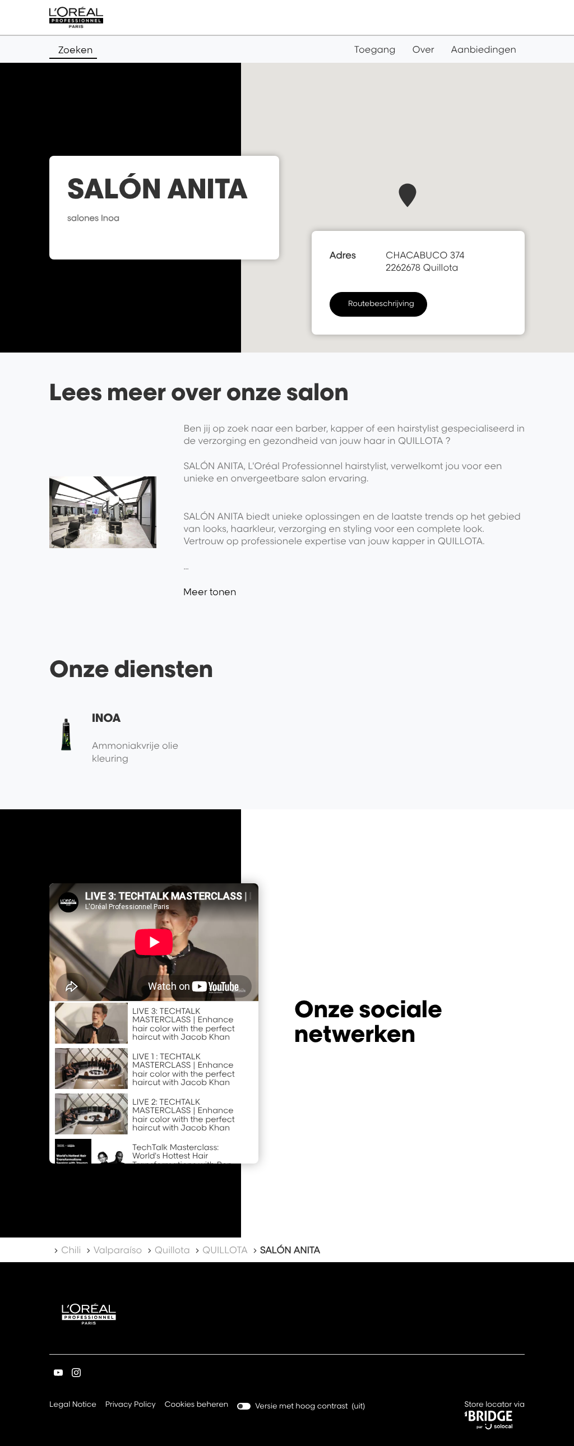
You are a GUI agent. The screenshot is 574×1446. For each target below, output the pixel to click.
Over (423, 49)
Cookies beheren (197, 1404)
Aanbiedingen (483, 49)
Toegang (375, 49)
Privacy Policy (130, 1405)
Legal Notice (72, 1405)
